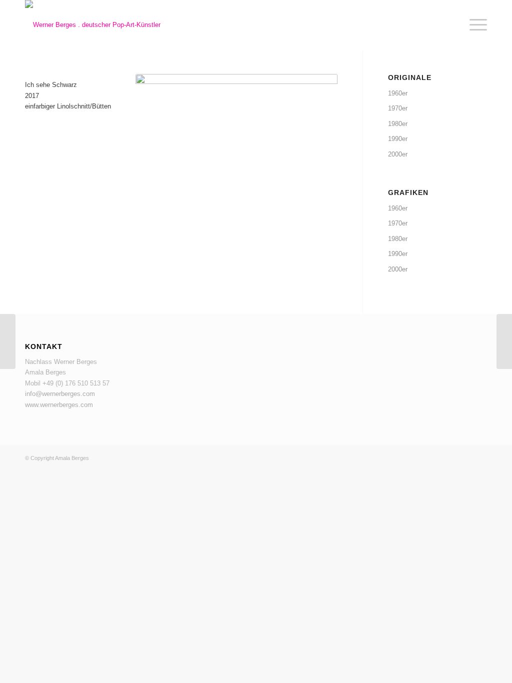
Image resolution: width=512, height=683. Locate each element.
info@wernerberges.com (60, 394)
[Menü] (475, 25)
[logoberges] (92, 25)
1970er (398, 108)
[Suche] (451, 25)
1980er (398, 124)
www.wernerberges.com (59, 404)
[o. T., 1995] (8, 341)
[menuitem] (451, 25)
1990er (398, 138)
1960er (398, 93)
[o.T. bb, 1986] (504, 341)
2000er (398, 154)
